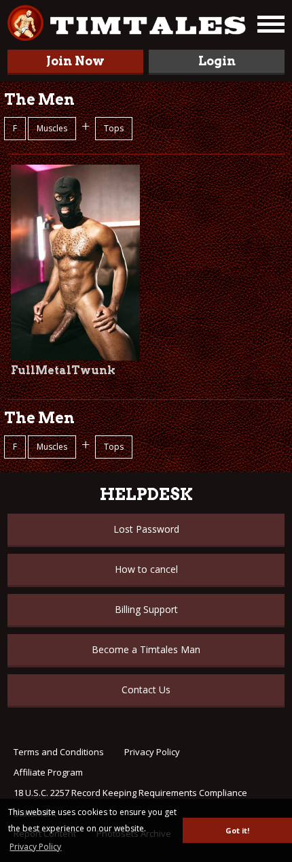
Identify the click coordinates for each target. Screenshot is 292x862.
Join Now (75, 61)
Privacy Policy (152, 752)
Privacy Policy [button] (35, 846)
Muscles (52, 128)
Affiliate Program (48, 772)
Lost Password (146, 529)
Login (217, 61)
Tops (114, 128)
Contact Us (146, 689)
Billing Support (146, 609)
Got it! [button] (237, 830)
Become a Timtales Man (146, 649)
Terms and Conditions (59, 752)
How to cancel (146, 569)
